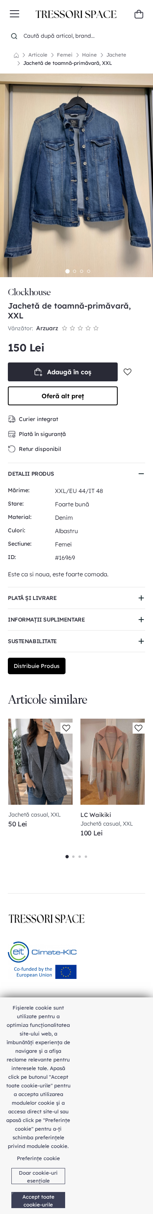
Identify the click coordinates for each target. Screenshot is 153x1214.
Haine (89, 55)
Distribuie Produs (37, 666)
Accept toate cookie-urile (38, 1201)
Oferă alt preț (63, 396)
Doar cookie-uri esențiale (38, 1177)
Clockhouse (29, 292)
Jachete (116, 55)
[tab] (67, 271)
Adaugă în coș (69, 372)
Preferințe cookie (38, 1158)
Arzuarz (47, 328)
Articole (37, 55)
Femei (65, 55)
